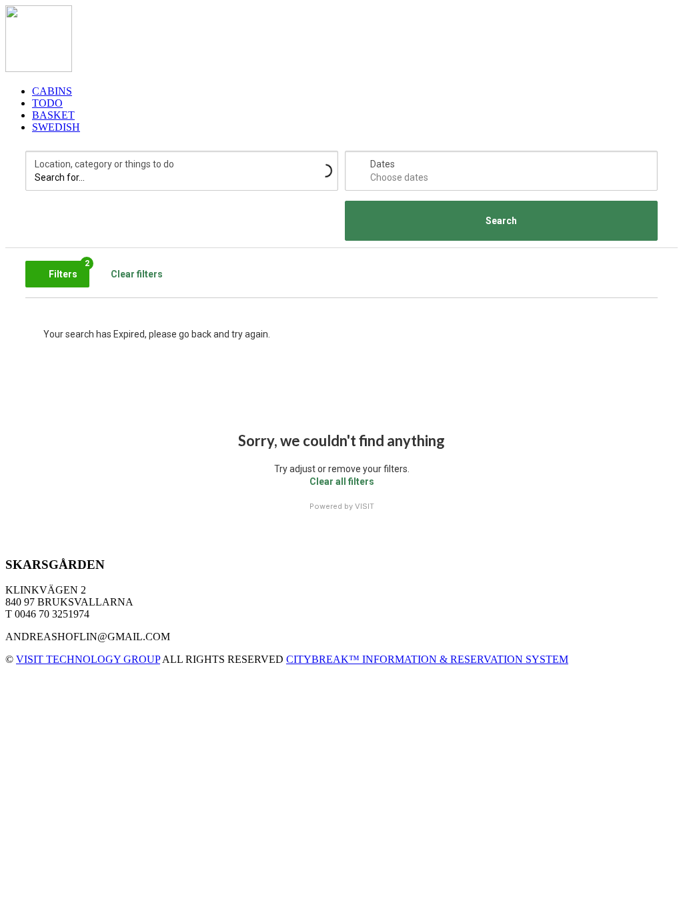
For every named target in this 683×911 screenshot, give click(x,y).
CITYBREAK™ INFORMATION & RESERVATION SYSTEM (427, 659)
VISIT (364, 506)
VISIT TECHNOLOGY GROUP (88, 659)
